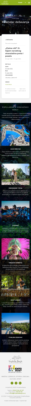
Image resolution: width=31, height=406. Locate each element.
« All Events (9, 39)
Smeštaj (4, 376)
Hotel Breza (8, 84)
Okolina (26, 376)
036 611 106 (16, 390)
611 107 (22, 390)
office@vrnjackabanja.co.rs (17, 393)
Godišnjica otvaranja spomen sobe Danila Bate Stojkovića (10, 90)
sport (19, 379)
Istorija (19, 376)
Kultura (13, 379)
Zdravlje (11, 376)
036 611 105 (19, 392)
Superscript (23, 400)
